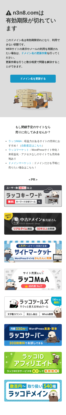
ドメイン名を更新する (33, 78)
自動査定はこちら (31, 145)
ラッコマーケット (18, 149)
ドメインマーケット (20, 163)
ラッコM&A (15, 141)
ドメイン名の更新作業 (34, 53)
